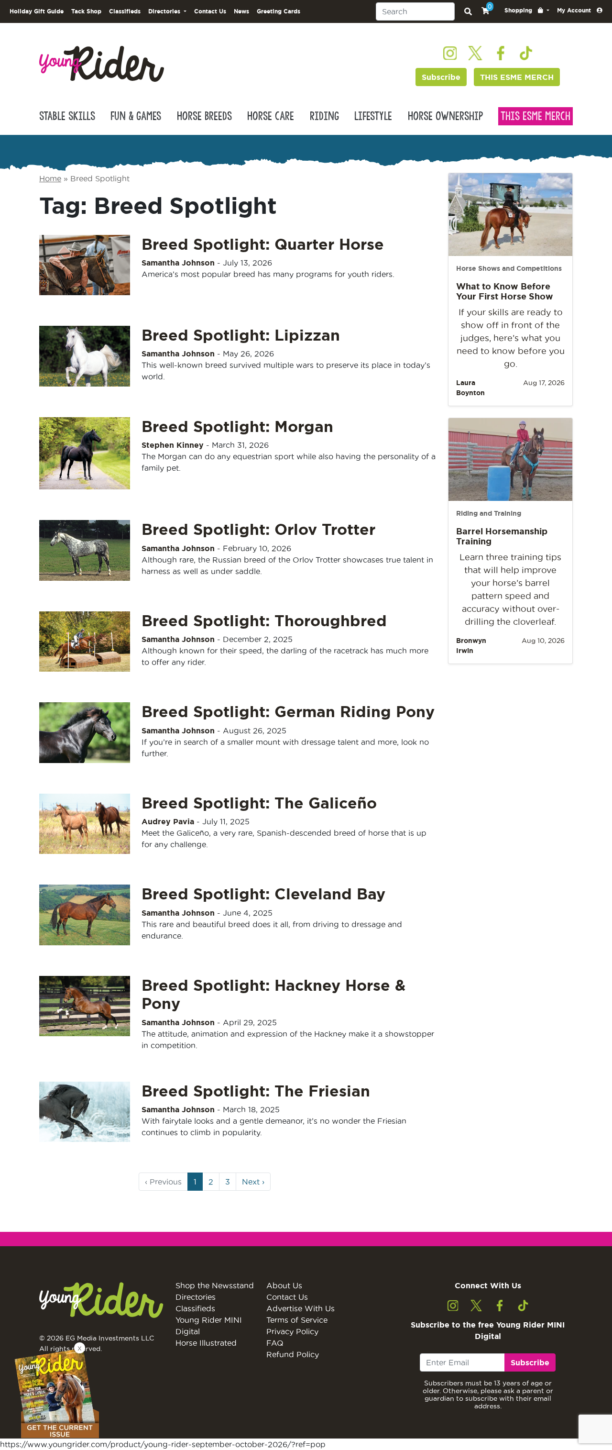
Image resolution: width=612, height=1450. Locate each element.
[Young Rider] (101, 63)
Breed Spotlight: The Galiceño (259, 802)
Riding (324, 116)
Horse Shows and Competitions (509, 268)
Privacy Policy (292, 1331)
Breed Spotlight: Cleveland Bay (263, 893)
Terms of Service (297, 1320)
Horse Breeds (204, 116)
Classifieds (125, 11)
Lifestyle (373, 116)
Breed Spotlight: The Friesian (256, 1090)
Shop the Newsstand (214, 1285)
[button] (527, 10)
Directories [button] (165, 11)
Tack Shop (86, 11)
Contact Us (210, 11)
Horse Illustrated (206, 1343)
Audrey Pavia (168, 821)
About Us (284, 1285)
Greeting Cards (278, 11)
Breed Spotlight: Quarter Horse (263, 244)
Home (50, 178)
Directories (195, 1297)
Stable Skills (67, 116)
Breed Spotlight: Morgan (237, 426)
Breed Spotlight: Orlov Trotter (258, 529)
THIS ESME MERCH (517, 77)
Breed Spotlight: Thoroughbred (264, 620)
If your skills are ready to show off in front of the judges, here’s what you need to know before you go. (511, 338)
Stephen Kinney (173, 445)
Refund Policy (292, 1354)
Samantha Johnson (178, 262)
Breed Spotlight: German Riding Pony (288, 711)
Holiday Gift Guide (37, 11)
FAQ (275, 1343)
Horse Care (270, 116)
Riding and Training (488, 513)
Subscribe (441, 77)
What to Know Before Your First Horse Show (504, 291)
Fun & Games (135, 116)
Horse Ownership (445, 116)
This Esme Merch (535, 116)
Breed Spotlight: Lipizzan (241, 334)
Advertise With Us (300, 1308)
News (241, 11)
